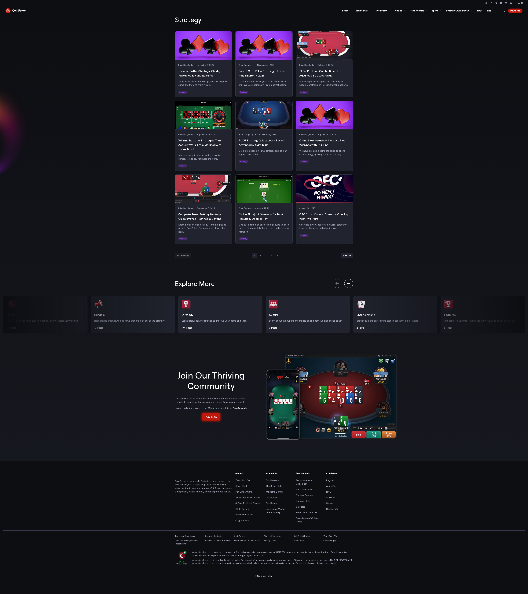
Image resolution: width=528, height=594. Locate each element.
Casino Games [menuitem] (417, 10)
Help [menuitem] (479, 10)
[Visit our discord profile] (501, 3)
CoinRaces (271, 503)
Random (12, 314)
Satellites (300, 506)
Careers (330, 503)
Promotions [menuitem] (381, 10)
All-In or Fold (242, 508)
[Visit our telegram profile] (496, 3)
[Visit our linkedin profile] (506, 3)
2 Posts (273, 327)
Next (345, 255)
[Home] (188, 473)
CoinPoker (331, 473)
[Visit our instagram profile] (491, 3)
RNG (328, 491)
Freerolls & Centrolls (306, 512)
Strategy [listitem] (182, 92)
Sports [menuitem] (435, 10)
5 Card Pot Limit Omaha (247, 497)
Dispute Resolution (272, 536)
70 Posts (448, 327)
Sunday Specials (304, 495)
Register (330, 480)
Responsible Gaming (214, 536)
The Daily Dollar (304, 489)
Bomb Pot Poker (244, 514)
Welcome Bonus (274, 491)
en (519, 3)
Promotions (271, 473)
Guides (448, 314)
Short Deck (241, 486)
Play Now (211, 417)
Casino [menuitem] (398, 10)
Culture (186, 314)
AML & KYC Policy (302, 536)
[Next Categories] (348, 283)
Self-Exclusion (240, 536)
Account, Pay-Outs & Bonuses (218, 540)
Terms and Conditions (185, 536)
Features (362, 314)
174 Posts (99, 327)
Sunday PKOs (303, 501)
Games (239, 473)
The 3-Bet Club (274, 486)
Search (504, 11)
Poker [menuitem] (345, 10)
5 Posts (360, 327)
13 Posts (11, 327)
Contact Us (332, 508)
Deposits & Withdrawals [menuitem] (457, 10)
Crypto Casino (242, 520)
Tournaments (303, 473)
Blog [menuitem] (489, 10)
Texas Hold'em (243, 480)
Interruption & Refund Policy (247, 540)
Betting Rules (270, 540)
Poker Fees (299, 540)
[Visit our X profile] (486, 3)
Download (515, 10)
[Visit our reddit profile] (511, 3)
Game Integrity (329, 540)
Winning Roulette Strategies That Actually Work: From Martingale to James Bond (199, 145)
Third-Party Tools (331, 536)
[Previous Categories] (337, 283)
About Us (331, 486)
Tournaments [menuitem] (362, 10)
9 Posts (185, 327)
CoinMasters (272, 497)
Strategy (100, 314)
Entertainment (278, 314)
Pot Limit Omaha (243, 491)
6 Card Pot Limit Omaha (247, 503)
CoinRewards (272, 480)
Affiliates (330, 497)
